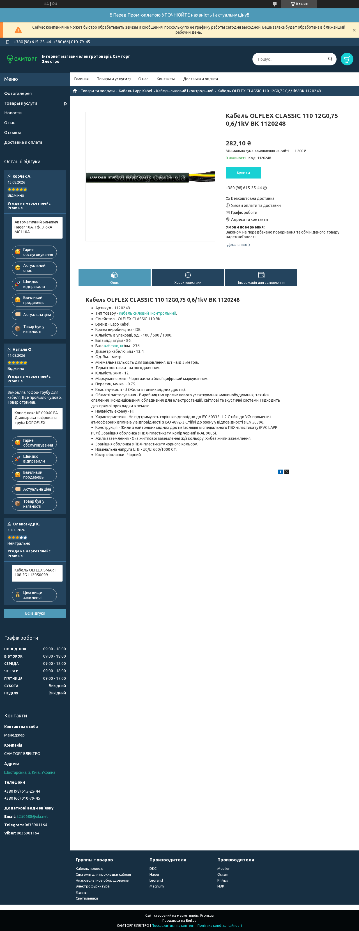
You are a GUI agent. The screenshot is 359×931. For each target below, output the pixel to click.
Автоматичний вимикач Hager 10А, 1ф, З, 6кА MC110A (36, 227)
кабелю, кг (114, 346)
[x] (286, 472)
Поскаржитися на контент (173, 925)
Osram (222, 874)
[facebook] (280, 472)
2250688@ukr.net (32, 816)
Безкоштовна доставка (252, 198)
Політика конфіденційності (219, 925)
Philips (222, 880)
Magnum (156, 886)
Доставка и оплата (200, 79)
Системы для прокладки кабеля (103, 874)
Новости (13, 112)
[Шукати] (330, 59)
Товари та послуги (98, 91)
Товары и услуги (112, 79)
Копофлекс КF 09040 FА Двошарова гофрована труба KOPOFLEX (36, 418)
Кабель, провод (89, 868)
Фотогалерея (18, 93)
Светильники (87, 898)
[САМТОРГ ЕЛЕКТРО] (22, 59)
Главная (81, 79)
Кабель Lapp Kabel (135, 91)
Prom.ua (207, 915)
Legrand (156, 880)
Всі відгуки (35, 613)
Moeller (223, 868)
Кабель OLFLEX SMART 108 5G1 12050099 (35, 572)
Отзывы (12, 132)
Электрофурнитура (93, 886)
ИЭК (220, 886)
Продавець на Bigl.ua (179, 920)
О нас (143, 79)
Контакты (166, 79)
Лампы (82, 892)
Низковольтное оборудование (102, 880)
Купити (243, 173)
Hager (154, 874)
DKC (153, 868)
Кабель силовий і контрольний (184, 91)
